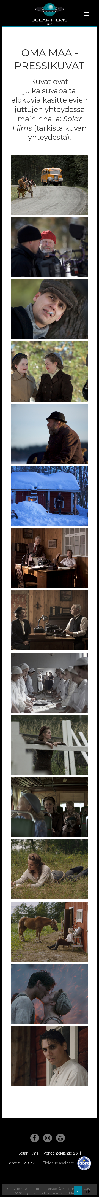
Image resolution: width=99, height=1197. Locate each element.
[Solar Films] (49, 14)
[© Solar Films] (49, 869)
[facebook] (34, 1138)
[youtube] (60, 1138)
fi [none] (78, 1191)
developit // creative (47, 1193)
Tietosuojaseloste (59, 1163)
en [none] (88, 1191)
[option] (88, 1191)
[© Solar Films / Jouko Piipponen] (49, 185)
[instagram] (47, 1138)
